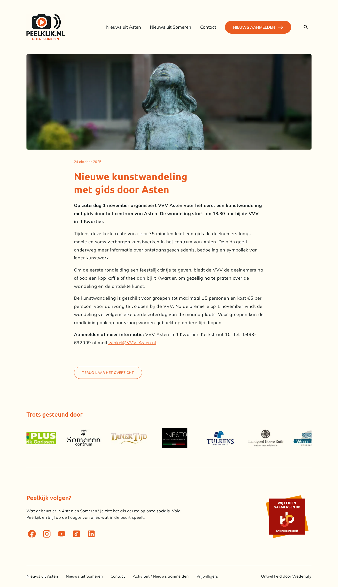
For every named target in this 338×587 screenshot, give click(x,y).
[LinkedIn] (91, 533)
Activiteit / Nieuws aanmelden (161, 576)
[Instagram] (46, 533)
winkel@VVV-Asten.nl (132, 342)
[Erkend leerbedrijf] (287, 516)
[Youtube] (61, 533)
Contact (118, 576)
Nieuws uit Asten (42, 576)
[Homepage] (45, 27)
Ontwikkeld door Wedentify (286, 576)
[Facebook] (31, 533)
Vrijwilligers (207, 576)
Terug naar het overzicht (108, 372)
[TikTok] (76, 533)
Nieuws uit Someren (84, 576)
